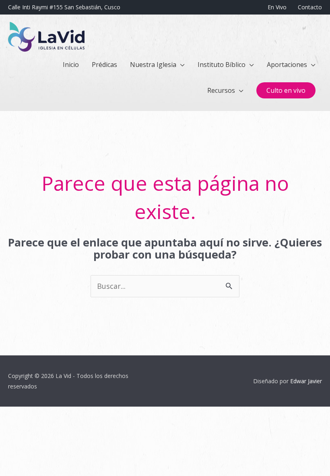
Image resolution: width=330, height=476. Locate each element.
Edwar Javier (306, 381)
